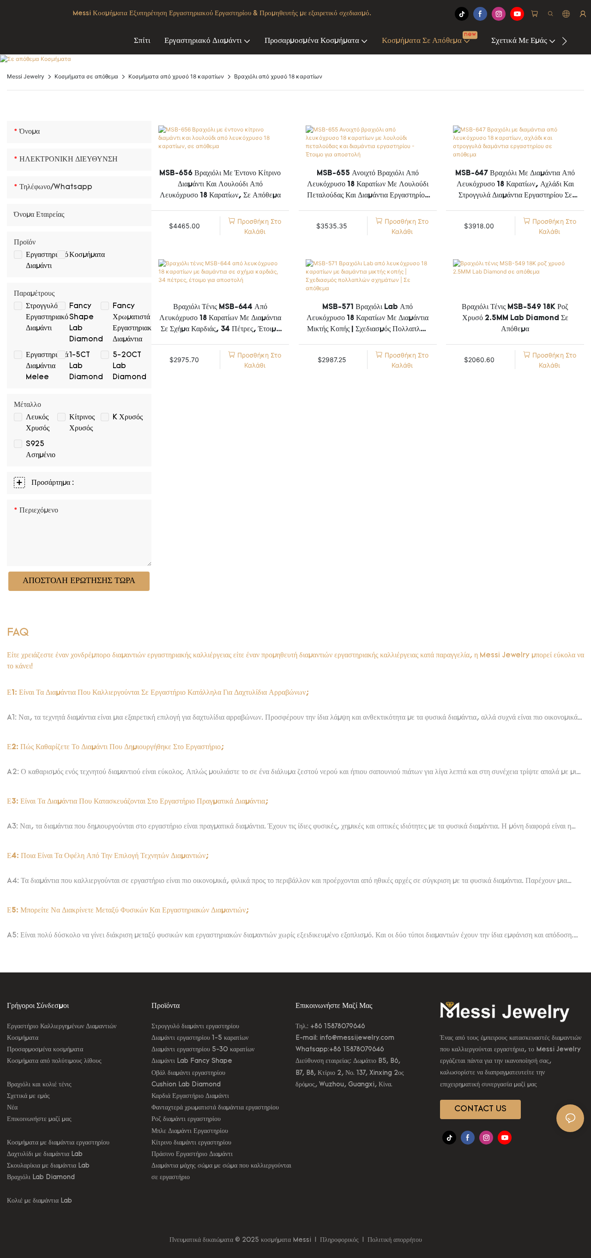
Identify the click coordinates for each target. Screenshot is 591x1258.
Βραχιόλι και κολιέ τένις (39, 1084)
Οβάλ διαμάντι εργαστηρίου (188, 1073)
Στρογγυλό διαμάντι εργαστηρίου (195, 1026)
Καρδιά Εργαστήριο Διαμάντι (190, 1096)
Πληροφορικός (339, 1240)
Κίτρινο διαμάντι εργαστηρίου (191, 1142)
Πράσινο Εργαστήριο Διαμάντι (192, 1154)
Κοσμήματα (87, 255)
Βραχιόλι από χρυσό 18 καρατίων (278, 76)
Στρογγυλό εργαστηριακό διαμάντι (47, 317)
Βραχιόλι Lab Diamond (41, 1177)
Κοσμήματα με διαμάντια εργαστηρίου (58, 1142)
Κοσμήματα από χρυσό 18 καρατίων (176, 76)
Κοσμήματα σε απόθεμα (86, 76)
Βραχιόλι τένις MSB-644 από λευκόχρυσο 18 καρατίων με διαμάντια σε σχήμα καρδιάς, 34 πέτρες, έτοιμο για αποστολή (220, 319)
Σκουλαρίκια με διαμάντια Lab (48, 1166)
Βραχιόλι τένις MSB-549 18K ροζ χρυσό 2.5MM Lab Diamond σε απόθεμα (515, 318)
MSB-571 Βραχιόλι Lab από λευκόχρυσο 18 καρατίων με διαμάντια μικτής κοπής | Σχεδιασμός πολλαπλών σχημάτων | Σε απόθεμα (367, 319)
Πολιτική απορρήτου (394, 1240)
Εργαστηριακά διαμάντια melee (47, 366)
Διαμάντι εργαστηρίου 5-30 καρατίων (202, 1049)
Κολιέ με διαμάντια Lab (39, 1201)
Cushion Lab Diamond (186, 1084)
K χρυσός (128, 417)
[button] (564, 41)
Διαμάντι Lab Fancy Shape (191, 1061)
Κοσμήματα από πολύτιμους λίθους (54, 1061)
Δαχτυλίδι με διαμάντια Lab (45, 1154)
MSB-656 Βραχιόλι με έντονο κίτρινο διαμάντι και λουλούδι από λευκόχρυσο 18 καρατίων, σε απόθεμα (220, 184)
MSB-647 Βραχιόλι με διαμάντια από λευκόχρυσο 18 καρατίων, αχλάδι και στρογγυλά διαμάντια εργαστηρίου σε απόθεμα (515, 185)
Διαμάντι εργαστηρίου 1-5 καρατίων (199, 1038)
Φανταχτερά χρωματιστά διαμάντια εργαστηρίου (215, 1107)
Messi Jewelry (25, 76)
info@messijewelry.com (357, 1038)
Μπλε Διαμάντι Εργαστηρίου (189, 1131)
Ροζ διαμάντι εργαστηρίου (186, 1119)
